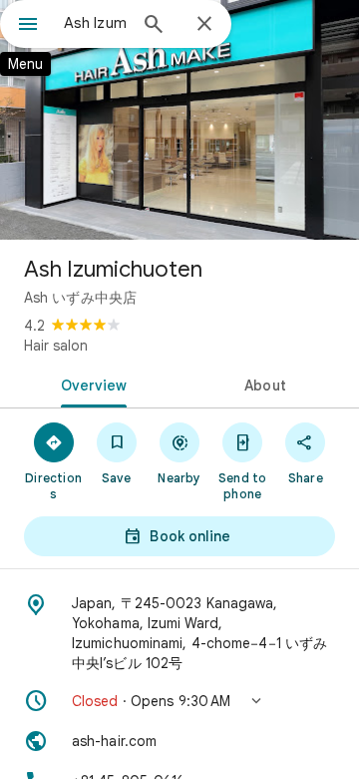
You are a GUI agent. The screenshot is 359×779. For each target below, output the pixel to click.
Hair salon (56, 346)
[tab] (90, 383)
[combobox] (95, 23)
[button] (179, 701)
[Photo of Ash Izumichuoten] (179, 120)
